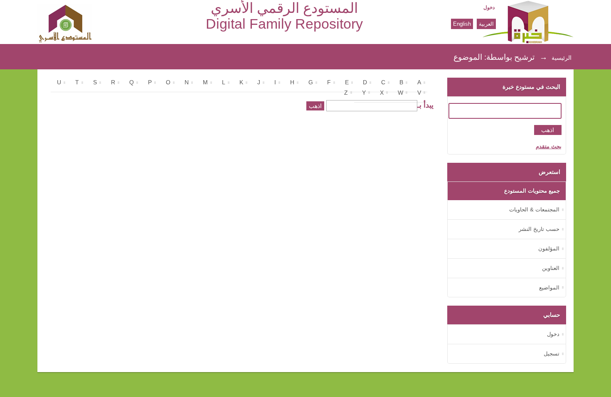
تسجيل (551, 353)
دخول (489, 7)
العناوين (550, 268)
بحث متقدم (549, 146)
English (462, 24)
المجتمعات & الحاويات (534, 209)
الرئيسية (562, 57)
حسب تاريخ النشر (539, 229)
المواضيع (549, 287)
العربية (486, 24)
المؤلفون (548, 248)
